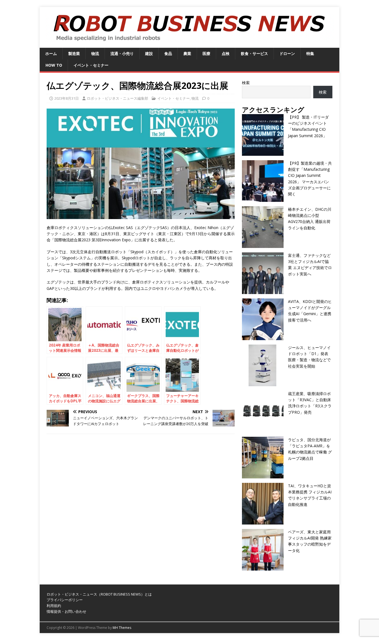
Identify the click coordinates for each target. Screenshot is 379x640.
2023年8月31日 (66, 98)
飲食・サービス (254, 53)
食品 (168, 53)
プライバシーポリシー (65, 599)
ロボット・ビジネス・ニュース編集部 (117, 98)
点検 (225, 53)
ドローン (287, 53)
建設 (149, 53)
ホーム (51, 53)
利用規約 (54, 605)
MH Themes (122, 627)
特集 (310, 53)
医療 (206, 53)
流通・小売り (122, 53)
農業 (187, 53)
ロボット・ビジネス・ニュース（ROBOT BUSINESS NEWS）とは (99, 594)
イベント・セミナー (91, 65)
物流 (95, 53)
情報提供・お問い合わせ (66, 611)
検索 (246, 82)
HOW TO (54, 65)
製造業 (74, 53)
